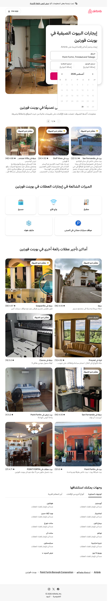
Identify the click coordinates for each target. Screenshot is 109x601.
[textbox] (85, 67)
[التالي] (48, 121)
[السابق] (58, 121)
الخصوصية (57, 596)
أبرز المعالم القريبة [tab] (55, 494)
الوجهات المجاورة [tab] (95, 494)
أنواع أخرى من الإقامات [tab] (75, 494)
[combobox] (73, 57)
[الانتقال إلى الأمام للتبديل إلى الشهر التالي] (62, 74)
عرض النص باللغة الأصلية (39, 3)
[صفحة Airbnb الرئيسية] (95, 11)
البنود (48, 596)
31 (82, 107)
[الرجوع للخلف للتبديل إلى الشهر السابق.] (92, 74)
